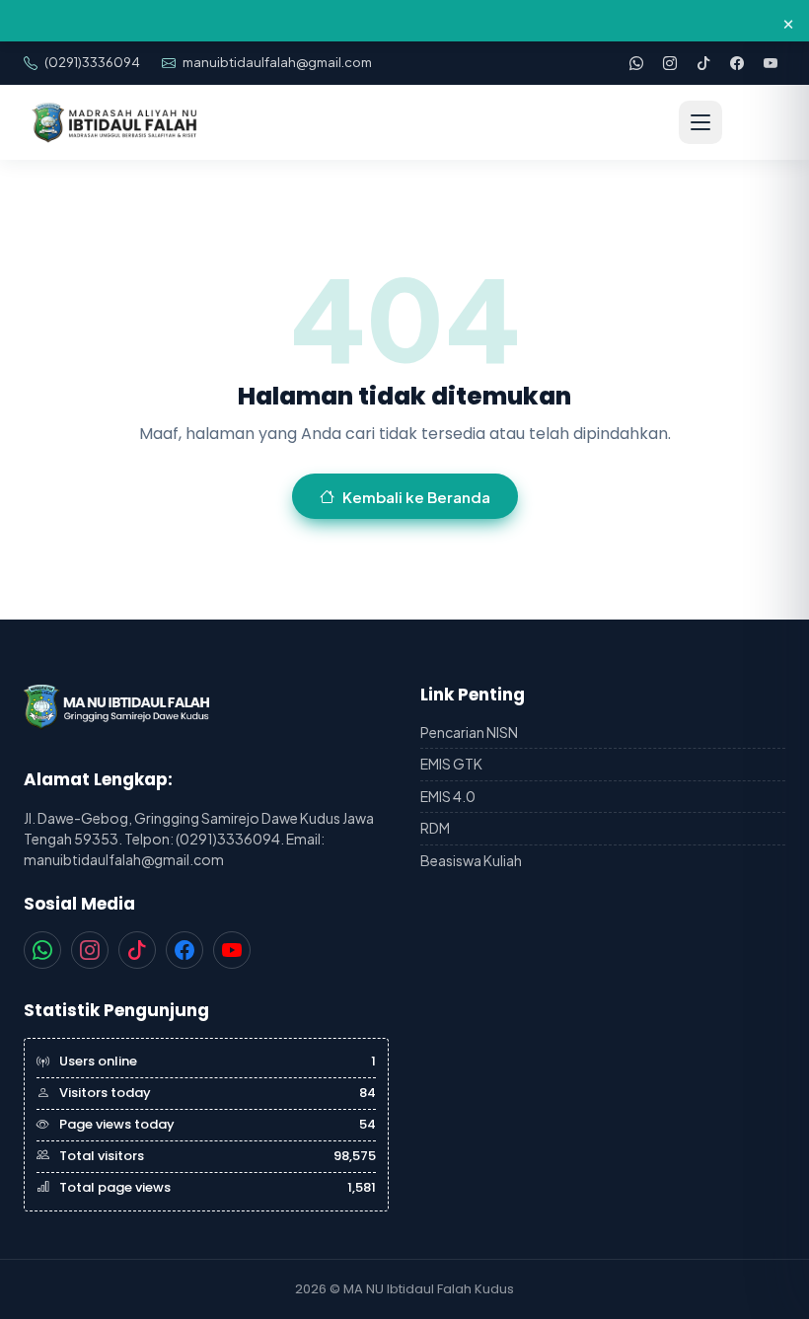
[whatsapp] (636, 63)
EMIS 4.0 (448, 796)
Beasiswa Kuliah (471, 860)
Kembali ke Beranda (416, 496)
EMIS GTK (451, 763)
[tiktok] (703, 63)
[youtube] (770, 63)
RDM (435, 828)
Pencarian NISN (469, 732)
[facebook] (737, 63)
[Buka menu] (700, 122)
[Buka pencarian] (755, 122)
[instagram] (670, 63)
